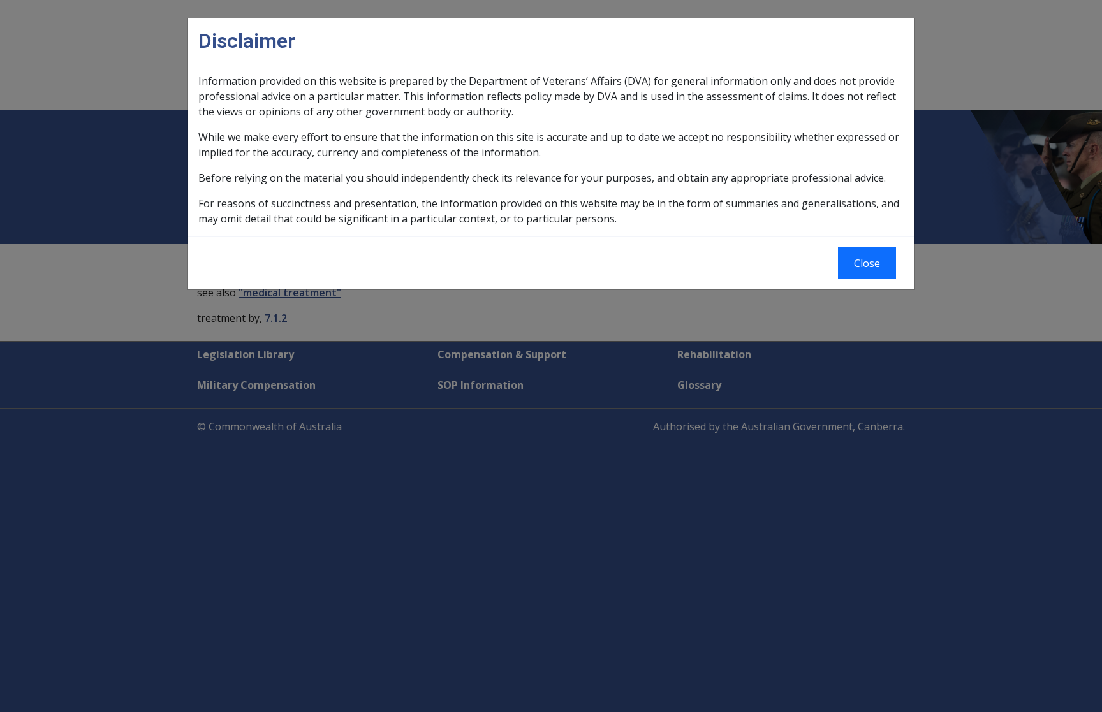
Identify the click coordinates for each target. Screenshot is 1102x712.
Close (867, 263)
